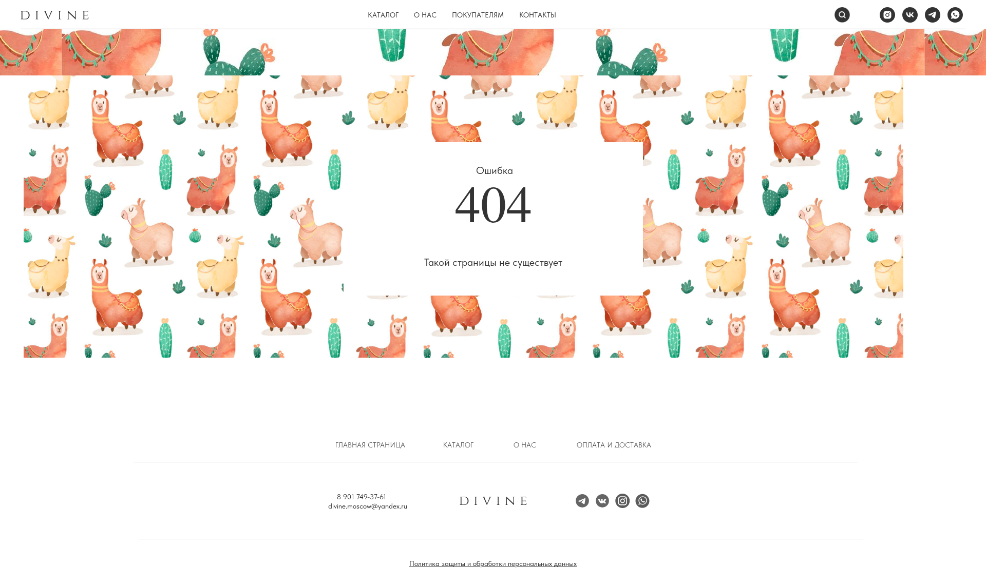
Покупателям (478, 15)
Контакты (537, 15)
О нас (425, 15)
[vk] (910, 15)
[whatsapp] (955, 15)
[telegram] (932, 15)
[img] (622, 501)
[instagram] (887, 15)
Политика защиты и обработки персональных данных (493, 563)
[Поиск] (842, 15)
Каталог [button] (383, 15)
